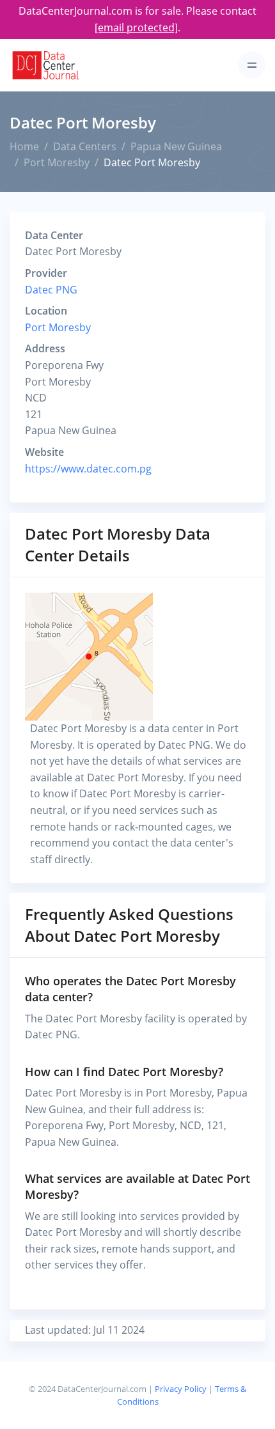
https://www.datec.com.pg (88, 469)
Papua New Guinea (176, 146)
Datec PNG (51, 290)
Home (24, 146)
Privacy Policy (181, 1388)
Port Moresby (57, 162)
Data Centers (84, 146)
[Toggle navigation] (251, 65)
